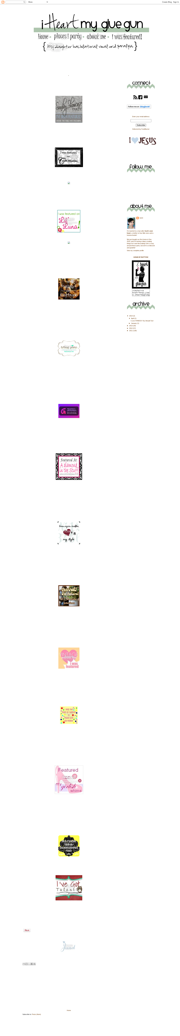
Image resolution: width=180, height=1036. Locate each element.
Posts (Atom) (36, 1014)
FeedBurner (145, 129)
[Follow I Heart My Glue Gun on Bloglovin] (139, 108)
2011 (131, 330)
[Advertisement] (43, 989)
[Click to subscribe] (135, 99)
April (132, 318)
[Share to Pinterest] (34, 964)
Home (69, 1010)
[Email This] (23, 964)
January (134, 323)
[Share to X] (29, 964)
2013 (131, 326)
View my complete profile (135, 250)
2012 (131, 328)
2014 (131, 316)
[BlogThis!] (26, 964)
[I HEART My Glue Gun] (141, 288)
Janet (141, 218)
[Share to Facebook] (31, 964)
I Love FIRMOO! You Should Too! (142, 321)
